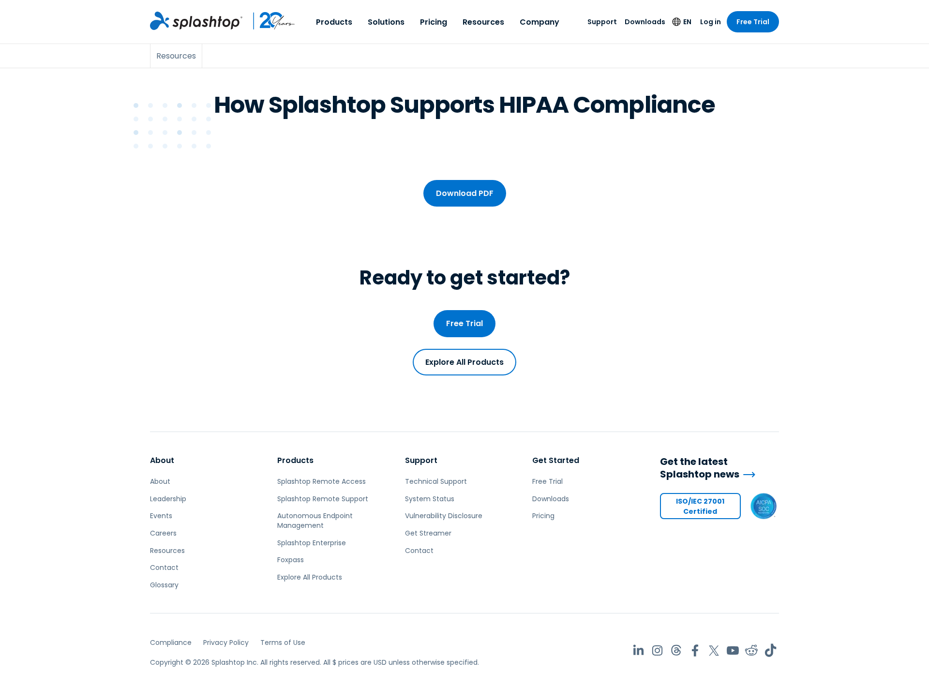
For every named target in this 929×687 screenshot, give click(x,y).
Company (539, 22)
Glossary (164, 585)
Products (334, 22)
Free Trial (752, 22)
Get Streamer (428, 533)
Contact (164, 567)
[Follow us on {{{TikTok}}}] (770, 650)
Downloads (645, 22)
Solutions (386, 22)
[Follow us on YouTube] (732, 650)
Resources (483, 22)
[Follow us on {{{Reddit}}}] (751, 650)
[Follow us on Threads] (676, 650)
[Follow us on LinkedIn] (638, 650)
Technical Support (436, 481)
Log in (710, 22)
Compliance (171, 642)
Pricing (433, 22)
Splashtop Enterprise (311, 543)
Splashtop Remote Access (321, 481)
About (162, 460)
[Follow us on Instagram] (657, 650)
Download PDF (465, 193)
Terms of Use (282, 642)
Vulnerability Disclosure (443, 516)
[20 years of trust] (269, 21)
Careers (163, 533)
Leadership (168, 499)
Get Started (555, 460)
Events (161, 516)
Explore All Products (464, 362)
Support (602, 22)
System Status (429, 499)
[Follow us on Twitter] (713, 650)
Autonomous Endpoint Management (315, 520)
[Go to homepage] (196, 21)
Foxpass (290, 560)
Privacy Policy (226, 642)
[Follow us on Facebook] (695, 650)
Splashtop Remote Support (322, 499)
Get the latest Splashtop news (699, 468)
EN (687, 22)
